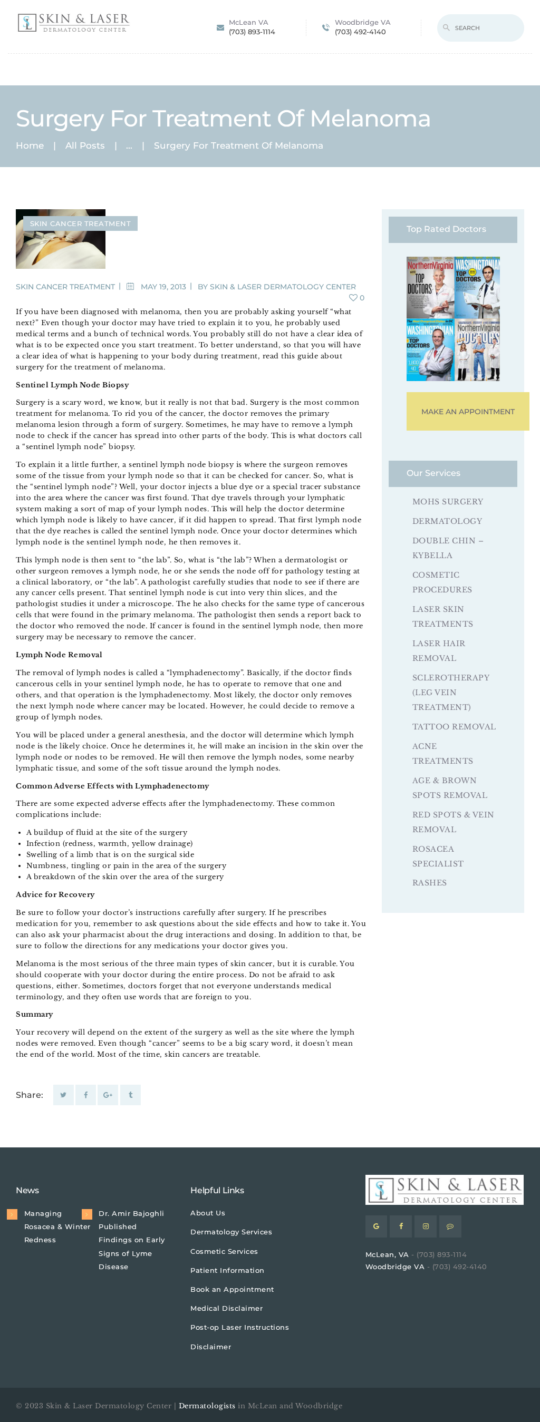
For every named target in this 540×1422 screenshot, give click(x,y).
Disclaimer (210, 1346)
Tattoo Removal (454, 727)
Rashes (429, 883)
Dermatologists (207, 1405)
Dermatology (447, 521)
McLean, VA (387, 1254)
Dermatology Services (231, 1232)
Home (30, 146)
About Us (207, 1213)
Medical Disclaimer (226, 1308)
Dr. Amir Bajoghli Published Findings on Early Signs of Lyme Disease (132, 1240)
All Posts (85, 145)
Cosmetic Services (224, 1251)
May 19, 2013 (163, 286)
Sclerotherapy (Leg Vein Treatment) (450, 692)
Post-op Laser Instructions (239, 1327)
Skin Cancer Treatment (80, 223)
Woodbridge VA (395, 1266)
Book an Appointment (232, 1289)
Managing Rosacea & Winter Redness (57, 1226)
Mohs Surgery (448, 502)
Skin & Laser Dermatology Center (283, 286)
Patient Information (227, 1270)
